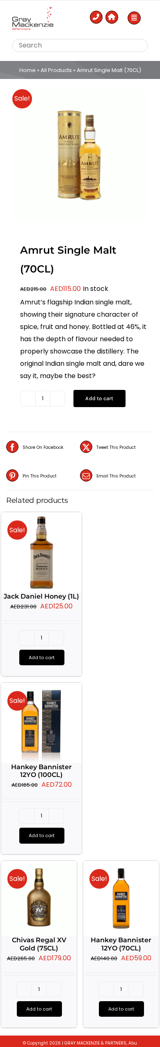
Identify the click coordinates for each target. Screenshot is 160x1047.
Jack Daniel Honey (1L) (41, 596)
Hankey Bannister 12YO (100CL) (41, 771)
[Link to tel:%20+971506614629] (96, 17)
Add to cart (99, 398)
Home (27, 70)
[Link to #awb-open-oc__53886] (134, 18)
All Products (56, 70)
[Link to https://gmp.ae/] (112, 17)
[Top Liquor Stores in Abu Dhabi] (32, 9)
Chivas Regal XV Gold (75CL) (39, 944)
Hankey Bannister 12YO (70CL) (121, 944)
